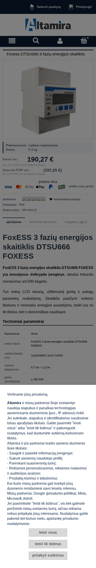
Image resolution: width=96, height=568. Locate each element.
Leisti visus (48, 532)
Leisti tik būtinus (48, 544)
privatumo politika (61, 493)
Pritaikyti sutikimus (48, 555)
